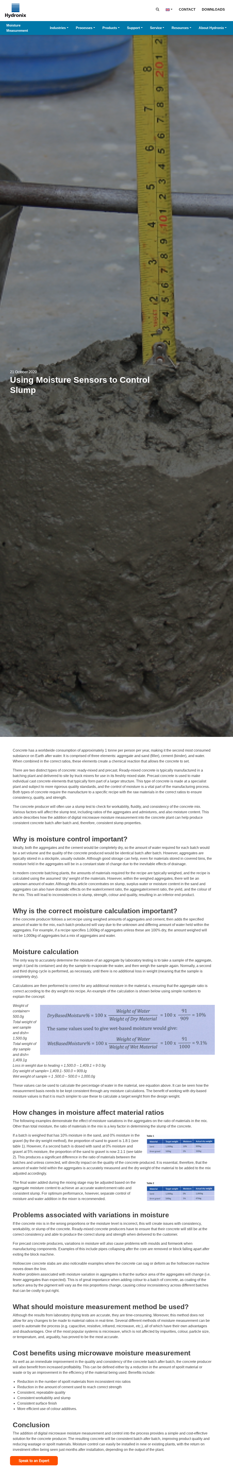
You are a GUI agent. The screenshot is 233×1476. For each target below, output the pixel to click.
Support (133, 28)
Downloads (213, 9)
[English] (169, 9)
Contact (187, 9)
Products (109, 28)
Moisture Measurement (17, 27)
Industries (58, 28)
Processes (84, 28)
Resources (180, 28)
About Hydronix (211, 28)
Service (156, 28)
